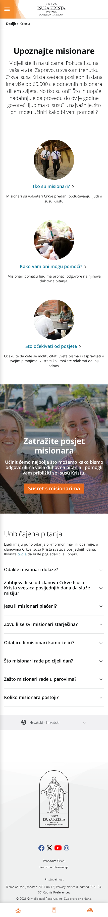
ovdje (22, 554)
